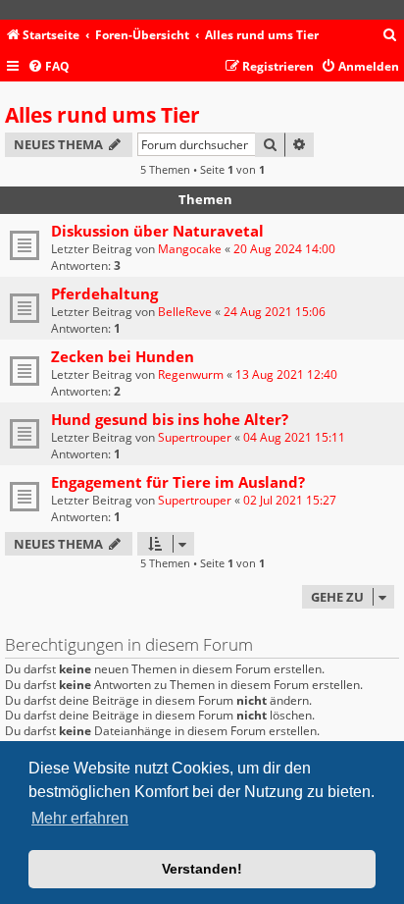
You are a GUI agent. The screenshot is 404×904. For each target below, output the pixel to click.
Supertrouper (194, 437)
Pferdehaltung (104, 293)
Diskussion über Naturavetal (157, 230)
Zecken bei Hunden (122, 356)
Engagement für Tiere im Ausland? (178, 482)
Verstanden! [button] (202, 869)
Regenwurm (191, 374)
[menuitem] (390, 36)
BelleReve (185, 311)
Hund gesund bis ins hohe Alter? (169, 419)
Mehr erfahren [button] (79, 818)
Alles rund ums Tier (102, 115)
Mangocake (190, 248)
